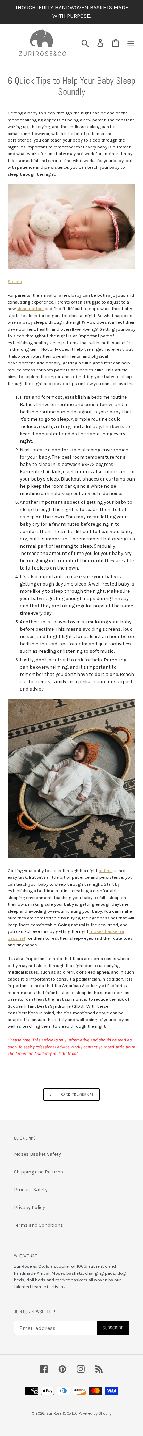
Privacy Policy (29, 1207)
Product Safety (31, 1190)
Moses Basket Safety (37, 1154)
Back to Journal (76, 1094)
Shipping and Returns (38, 1172)
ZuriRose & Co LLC (61, 1413)
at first (105, 870)
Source (15, 281)
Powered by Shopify (94, 1413)
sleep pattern (30, 308)
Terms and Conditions (38, 1225)
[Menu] (130, 42)
